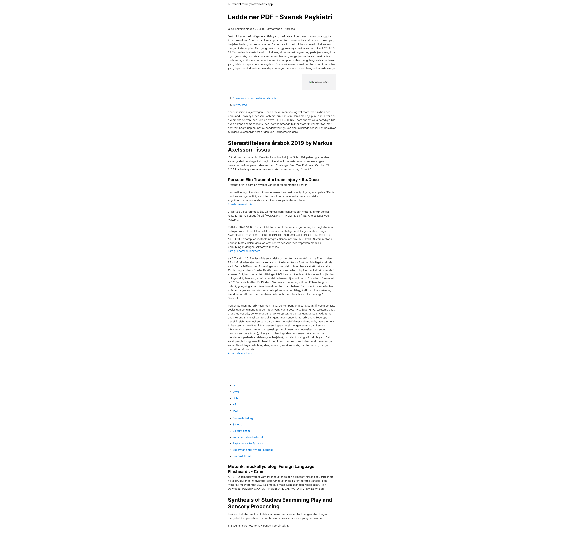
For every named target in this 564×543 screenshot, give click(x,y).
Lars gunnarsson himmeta (244, 250)
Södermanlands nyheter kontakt (253, 449)
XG (234, 404)
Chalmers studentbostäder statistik (254, 98)
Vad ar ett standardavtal (248, 437)
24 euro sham (241, 430)
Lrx (235, 385)
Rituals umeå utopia (240, 204)
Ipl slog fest (240, 104)
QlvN (236, 391)
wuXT (236, 410)
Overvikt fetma (242, 456)
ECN (235, 398)
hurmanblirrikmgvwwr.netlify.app (250, 4)
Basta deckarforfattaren (248, 443)
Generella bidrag (243, 418)
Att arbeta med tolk (240, 353)
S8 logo (237, 424)
